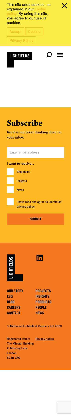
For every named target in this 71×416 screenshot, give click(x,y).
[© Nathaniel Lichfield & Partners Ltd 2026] (19, 59)
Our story (15, 291)
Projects (43, 291)
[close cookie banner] (65, 6)
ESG (10, 297)
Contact (13, 313)
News (20, 189)
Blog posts (23, 171)
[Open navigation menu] (60, 55)
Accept (15, 31)
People (41, 308)
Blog (10, 302)
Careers (13, 308)
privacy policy (26, 206)
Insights (22, 180)
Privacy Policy (21, 40)
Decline (34, 31)
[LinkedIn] (39, 257)
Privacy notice (45, 338)
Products (43, 302)
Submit (35, 219)
